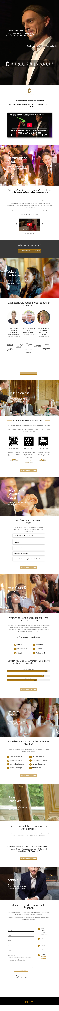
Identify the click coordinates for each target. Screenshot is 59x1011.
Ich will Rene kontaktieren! (28, 373)
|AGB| (18, 998)
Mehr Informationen (14, 460)
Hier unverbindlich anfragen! (30, 251)
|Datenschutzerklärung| (35, 998)
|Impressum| (24, 998)
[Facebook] (27, 1001)
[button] (29, 535)
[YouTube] (32, 1001)
